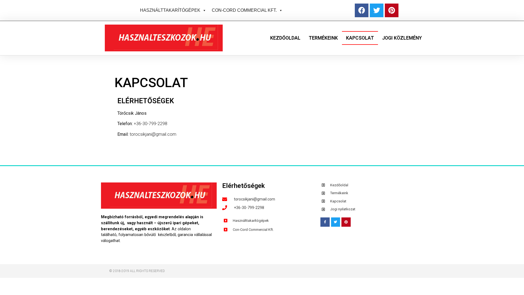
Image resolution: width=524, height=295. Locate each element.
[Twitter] (376, 10)
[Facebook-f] (325, 222)
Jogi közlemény (402, 38)
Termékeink (323, 38)
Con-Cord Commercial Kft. (244, 10)
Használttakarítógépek (170, 10)
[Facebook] (361, 10)
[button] (203, 10)
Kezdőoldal (285, 38)
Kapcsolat (360, 38)
